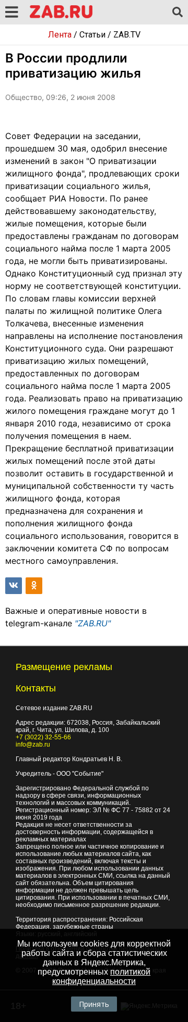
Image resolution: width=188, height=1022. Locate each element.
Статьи (92, 35)
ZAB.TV (126, 35)
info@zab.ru (33, 744)
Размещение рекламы (64, 667)
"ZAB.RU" (93, 623)
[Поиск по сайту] (177, 12)
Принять (94, 1004)
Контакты (36, 688)
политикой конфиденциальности (101, 976)
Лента (60, 35)
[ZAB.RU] (61, 16)
